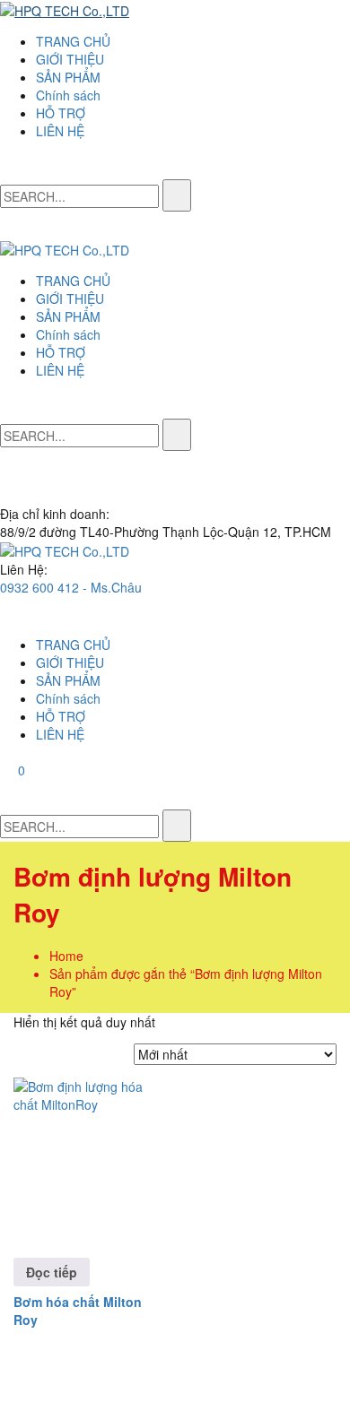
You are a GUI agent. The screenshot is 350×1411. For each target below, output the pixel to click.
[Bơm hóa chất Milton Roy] (91, 1155)
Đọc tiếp (51, 1272)
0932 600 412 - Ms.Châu (71, 587)
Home (66, 956)
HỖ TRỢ (60, 113)
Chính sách (68, 95)
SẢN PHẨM (68, 77)
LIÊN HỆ (60, 131)
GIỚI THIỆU (70, 59)
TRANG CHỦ (73, 41)
